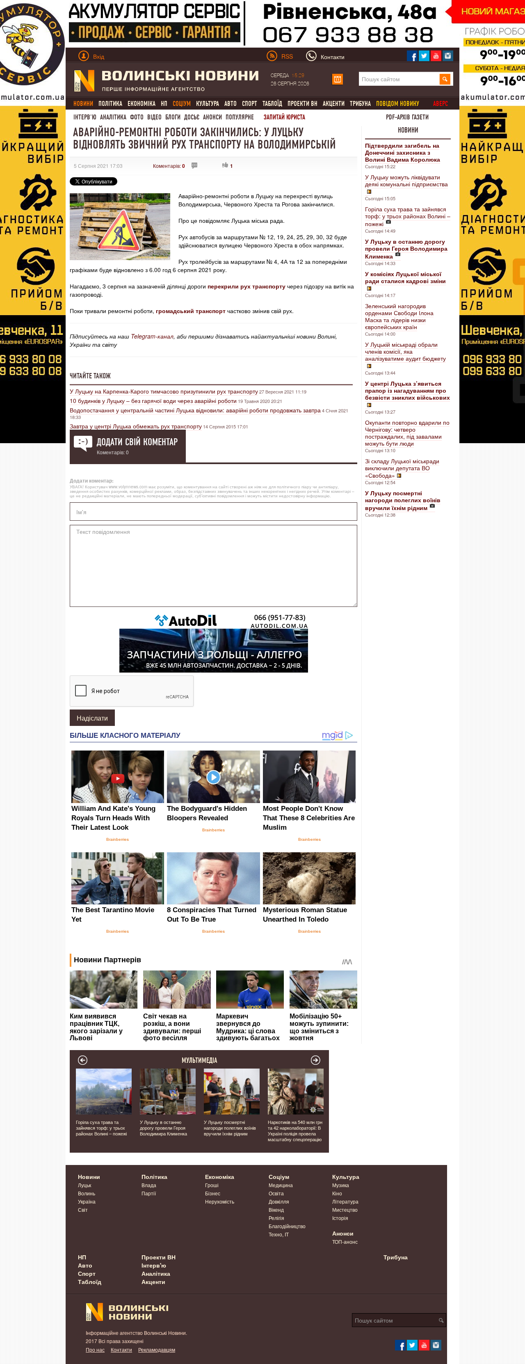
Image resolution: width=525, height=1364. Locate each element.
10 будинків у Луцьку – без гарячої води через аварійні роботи (153, 400)
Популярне (240, 117)
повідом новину (397, 103)
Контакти (121, 1349)
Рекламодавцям (156, 1349)
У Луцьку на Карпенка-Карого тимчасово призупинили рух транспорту (164, 391)
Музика (340, 1184)
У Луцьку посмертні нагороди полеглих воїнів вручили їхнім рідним (230, 1128)
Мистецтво (345, 1209)
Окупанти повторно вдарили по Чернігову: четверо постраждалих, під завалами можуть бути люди (407, 432)
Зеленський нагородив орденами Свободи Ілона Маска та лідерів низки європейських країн (399, 316)
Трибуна (360, 103)
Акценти (334, 103)
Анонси (212, 117)
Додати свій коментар (137, 442)
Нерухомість (219, 1201)
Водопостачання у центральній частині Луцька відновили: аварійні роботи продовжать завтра (195, 410)
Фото (137, 117)
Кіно (337, 1193)
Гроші (212, 1184)
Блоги (172, 117)
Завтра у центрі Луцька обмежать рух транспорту (136, 426)
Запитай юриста (284, 117)
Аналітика (113, 117)
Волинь (86, 1193)
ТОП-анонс (345, 1241)
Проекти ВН (302, 103)
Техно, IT (279, 1234)
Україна (87, 1201)
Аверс (440, 103)
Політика (110, 103)
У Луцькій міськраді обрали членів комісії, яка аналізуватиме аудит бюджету (405, 351)
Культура (207, 103)
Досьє (191, 117)
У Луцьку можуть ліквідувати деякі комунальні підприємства (406, 180)
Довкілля (279, 1201)
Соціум (279, 1176)
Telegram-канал (152, 336)
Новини (408, 130)
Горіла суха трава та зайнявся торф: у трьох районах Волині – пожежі (407, 216)
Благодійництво (287, 1225)
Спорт (249, 103)
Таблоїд (272, 103)
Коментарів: (169, 165)
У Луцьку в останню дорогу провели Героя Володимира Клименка (163, 1128)
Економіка (141, 103)
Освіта (276, 1193)
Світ (83, 1209)
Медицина (281, 1184)
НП (164, 103)
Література (345, 1201)
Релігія (276, 1217)
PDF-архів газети (407, 117)
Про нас (95, 1349)
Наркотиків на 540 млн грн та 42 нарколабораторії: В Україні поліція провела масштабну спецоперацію (295, 1130)
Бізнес (212, 1193)
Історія (340, 1217)
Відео (154, 117)
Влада (149, 1184)
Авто (230, 103)
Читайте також (90, 375)
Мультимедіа (199, 1060)
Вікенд (276, 1209)
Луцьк (84, 1184)
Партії (149, 1193)
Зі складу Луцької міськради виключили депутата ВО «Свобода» (402, 468)
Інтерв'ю (84, 117)
